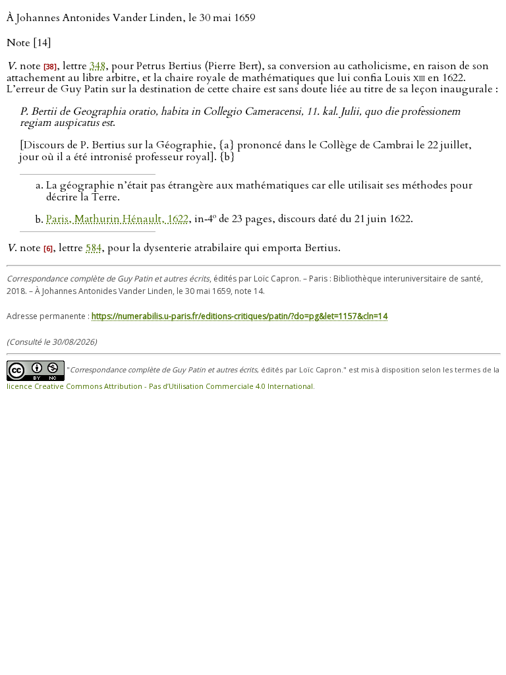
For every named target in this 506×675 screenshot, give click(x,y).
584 (93, 248)
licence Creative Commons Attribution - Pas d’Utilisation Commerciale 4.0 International (160, 386)
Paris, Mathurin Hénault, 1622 (117, 219)
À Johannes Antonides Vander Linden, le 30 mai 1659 (131, 18)
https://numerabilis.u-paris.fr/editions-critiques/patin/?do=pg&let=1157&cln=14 (239, 316)
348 (97, 66)
